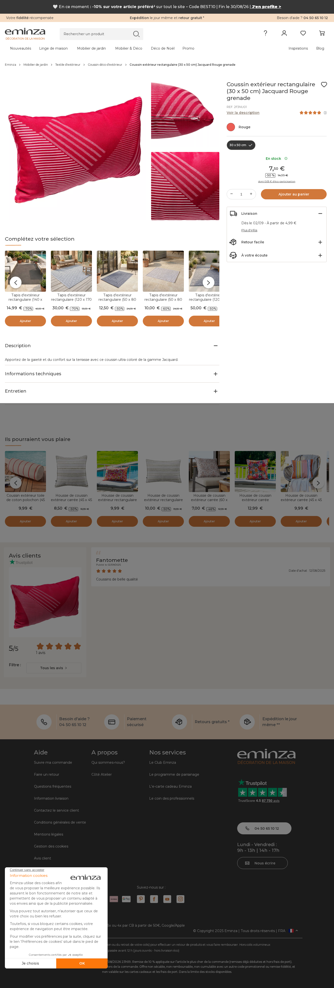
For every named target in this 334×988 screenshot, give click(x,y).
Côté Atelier (101, 774)
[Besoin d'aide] (265, 34)
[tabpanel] (127, 48)
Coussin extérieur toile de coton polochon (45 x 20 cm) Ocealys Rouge (25, 502)
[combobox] (54, 668)
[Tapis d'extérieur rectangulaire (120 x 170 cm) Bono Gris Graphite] (209, 271)
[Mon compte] (284, 34)
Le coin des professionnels (171, 798)
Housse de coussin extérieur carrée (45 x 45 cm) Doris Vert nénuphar (71, 502)
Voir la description (243, 112)
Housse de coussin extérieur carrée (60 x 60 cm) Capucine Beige (209, 499)
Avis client (42, 858)
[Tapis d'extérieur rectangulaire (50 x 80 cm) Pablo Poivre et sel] (117, 271)
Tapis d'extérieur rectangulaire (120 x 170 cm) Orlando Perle (71, 299)
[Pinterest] (141, 899)
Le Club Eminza (162, 762)
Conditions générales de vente (60, 822)
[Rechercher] (136, 33)
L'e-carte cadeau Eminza (170, 786)
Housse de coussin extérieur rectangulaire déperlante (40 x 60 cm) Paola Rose (117, 502)
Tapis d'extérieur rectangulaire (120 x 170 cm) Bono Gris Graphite (209, 299)
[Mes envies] (303, 34)
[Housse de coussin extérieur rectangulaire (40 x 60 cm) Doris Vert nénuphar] (163, 471)
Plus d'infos (249, 230)
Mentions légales (48, 834)
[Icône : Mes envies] (324, 84)
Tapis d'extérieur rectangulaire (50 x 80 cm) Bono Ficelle (163, 299)
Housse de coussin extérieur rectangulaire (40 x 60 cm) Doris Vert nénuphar (163, 502)
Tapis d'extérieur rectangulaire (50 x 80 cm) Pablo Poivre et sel (117, 299)
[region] (167, 64)
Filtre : (15, 665)
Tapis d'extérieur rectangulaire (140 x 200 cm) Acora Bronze (25, 299)
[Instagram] (180, 899)
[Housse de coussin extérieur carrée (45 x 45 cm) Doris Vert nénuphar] (71, 471)
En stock (274, 158)
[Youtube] (167, 899)
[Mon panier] (322, 34)
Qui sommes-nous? (108, 762)
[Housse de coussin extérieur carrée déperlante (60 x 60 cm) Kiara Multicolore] (255, 471)
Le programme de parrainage (174, 774)
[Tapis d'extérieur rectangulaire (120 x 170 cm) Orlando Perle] (71, 271)
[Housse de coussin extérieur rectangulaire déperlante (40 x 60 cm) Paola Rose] (117, 471)
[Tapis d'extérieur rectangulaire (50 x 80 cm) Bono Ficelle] (163, 271)
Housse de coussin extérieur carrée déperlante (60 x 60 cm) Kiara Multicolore (255, 502)
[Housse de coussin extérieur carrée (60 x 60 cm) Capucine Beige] (209, 471)
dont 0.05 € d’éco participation (276, 181)
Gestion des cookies (51, 846)
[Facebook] (154, 899)
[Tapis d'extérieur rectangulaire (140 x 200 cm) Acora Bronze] (25, 271)
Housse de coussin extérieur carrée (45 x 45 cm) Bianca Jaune (301, 499)
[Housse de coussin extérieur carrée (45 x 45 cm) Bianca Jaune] (301, 471)
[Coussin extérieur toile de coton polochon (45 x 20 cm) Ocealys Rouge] (25, 471)
